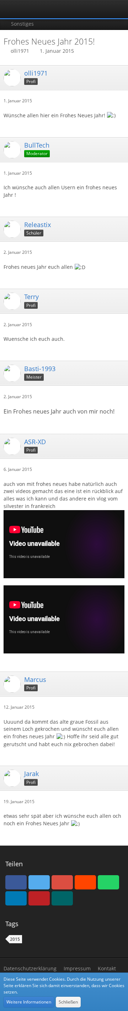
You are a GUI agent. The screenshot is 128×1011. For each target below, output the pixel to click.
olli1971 (20, 50)
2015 (15, 939)
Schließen (68, 1002)
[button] (9, 9)
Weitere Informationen (28, 1002)
